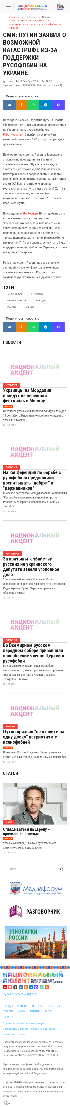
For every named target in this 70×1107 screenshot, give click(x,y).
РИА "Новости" (13, 134)
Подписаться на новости (22, 994)
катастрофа (37, 294)
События (11, 467)
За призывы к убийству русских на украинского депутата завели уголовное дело (31, 566)
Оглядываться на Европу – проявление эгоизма (26, 831)
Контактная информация (30, 1023)
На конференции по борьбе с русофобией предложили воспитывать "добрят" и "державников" (32, 480)
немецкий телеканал (17, 300)
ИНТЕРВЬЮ (38, 1006)
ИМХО (9, 822)
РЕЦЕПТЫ (34, 1011)
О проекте (8, 1023)
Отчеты (21, 1034)
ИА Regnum (30, 213)
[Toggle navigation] (8, 6)
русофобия (12, 307)
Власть (10, 726)
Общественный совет (43, 1028)
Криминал (12, 553)
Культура (11, 385)
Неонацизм (40, 300)
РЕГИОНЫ (22, 1006)
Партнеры (8, 1034)
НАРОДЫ (8, 1006)
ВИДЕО (48, 1011)
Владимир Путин (15, 294)
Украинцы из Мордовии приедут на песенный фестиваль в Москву (27, 395)
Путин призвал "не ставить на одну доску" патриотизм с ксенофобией (33, 737)
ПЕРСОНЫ (8, 1011)
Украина (30, 307)
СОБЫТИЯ (54, 1006)
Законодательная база (15, 1028)
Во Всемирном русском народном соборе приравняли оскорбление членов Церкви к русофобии (33, 653)
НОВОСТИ (8, 1016)
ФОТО (21, 1011)
